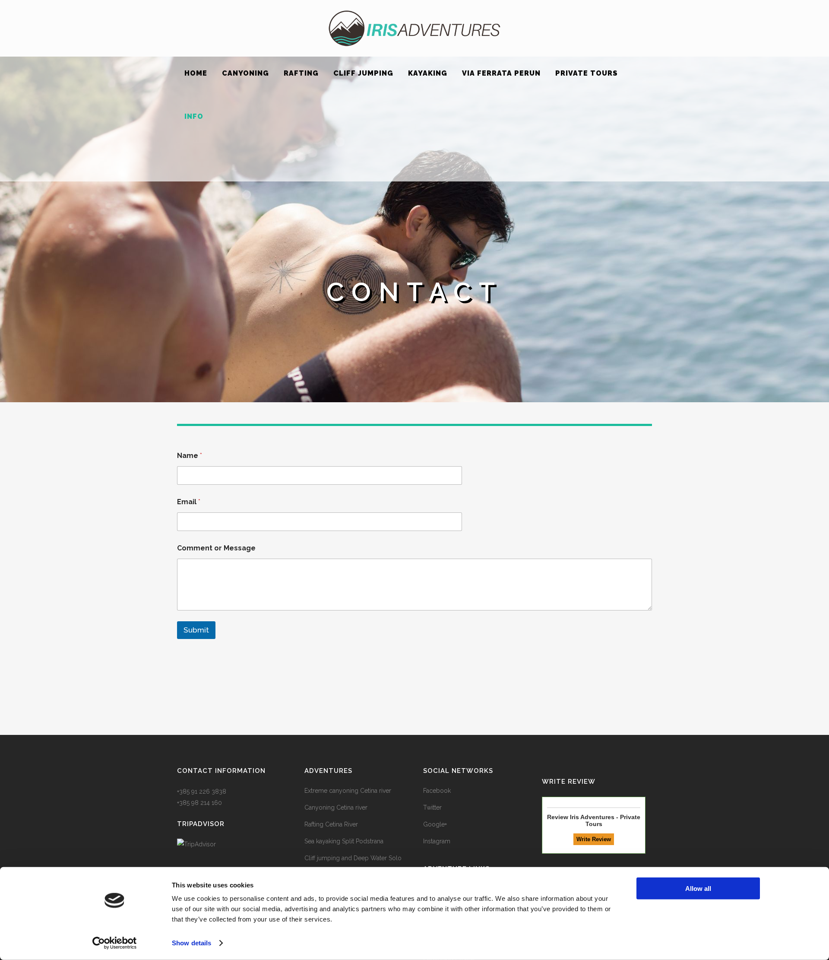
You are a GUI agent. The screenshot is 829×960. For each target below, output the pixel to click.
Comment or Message (216, 548)
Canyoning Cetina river (335, 807)
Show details (191, 943)
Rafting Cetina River (331, 824)
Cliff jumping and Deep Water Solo (353, 858)
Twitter (432, 807)
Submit (196, 630)
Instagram (436, 841)
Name (189, 455)
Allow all (698, 888)
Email (188, 502)
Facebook (437, 790)
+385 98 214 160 (199, 802)
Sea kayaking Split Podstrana (343, 841)
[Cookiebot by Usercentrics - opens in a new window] (114, 943)
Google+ (435, 824)
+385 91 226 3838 (201, 791)
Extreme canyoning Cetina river (347, 790)
